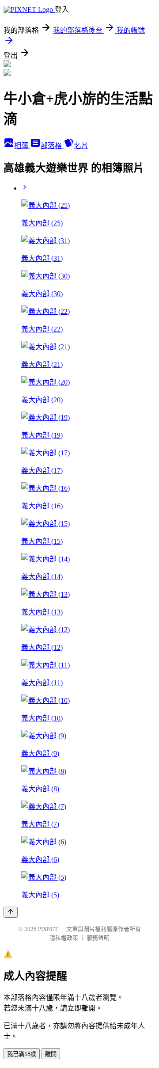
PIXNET (48, 929)
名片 (81, 145)
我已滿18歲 (21, 1054)
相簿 (22, 145)
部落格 (52, 145)
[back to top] (11, 912)
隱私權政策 (63, 937)
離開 (51, 1054)
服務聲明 (98, 937)
